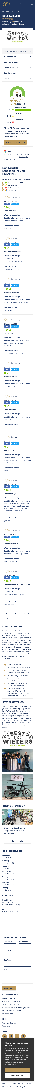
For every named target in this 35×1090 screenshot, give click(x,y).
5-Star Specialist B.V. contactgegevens (16, 1008)
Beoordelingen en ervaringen (15, 51)
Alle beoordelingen (9, 998)
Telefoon (7, 960)
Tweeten (15, 204)
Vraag (6, 969)
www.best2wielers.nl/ (10, 911)
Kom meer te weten (10, 1064)
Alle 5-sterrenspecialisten (11, 1004)
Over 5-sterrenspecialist (11, 1001)
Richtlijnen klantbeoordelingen (13, 1086)
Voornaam (8, 942)
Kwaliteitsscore (10, 57)
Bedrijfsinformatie (11, 62)
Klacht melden (7, 1014)
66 (22, 618)
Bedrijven (5, 11)
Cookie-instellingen (17, 1075)
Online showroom (11, 68)
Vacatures (6, 1026)
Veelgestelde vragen (9, 1023)
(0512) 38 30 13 (7, 909)
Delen (7, 204)
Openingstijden (10, 73)
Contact (7, 78)
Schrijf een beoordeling (15, 142)
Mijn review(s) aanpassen (11, 1011)
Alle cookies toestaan (17, 1070)
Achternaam (24, 942)
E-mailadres (9, 951)
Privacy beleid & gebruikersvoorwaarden (17, 1083)
